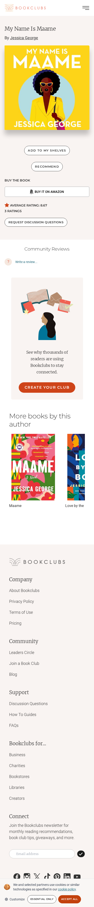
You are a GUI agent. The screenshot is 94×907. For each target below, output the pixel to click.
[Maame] (33, 467)
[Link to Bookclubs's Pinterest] (57, 876)
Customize (17, 899)
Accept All (69, 899)
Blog (13, 674)
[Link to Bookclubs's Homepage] (25, 8)
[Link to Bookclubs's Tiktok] (47, 876)
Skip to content (47, 10)
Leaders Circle (21, 652)
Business (17, 754)
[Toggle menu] (85, 8)
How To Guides (22, 714)
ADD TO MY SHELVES (47, 150)
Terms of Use (21, 612)
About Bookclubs (24, 590)
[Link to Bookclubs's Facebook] (16, 876)
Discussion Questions (28, 703)
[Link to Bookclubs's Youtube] (77, 876)
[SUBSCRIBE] (81, 853)
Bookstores (19, 776)
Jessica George (24, 37)
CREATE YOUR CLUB (47, 387)
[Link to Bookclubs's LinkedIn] (67, 876)
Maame (15, 506)
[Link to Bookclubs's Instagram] (27, 876)
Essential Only (41, 899)
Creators (17, 798)
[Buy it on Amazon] (47, 191)
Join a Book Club (24, 663)
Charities (17, 765)
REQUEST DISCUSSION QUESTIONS (35, 222)
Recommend (47, 166)
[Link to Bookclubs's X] (37, 876)
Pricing (15, 623)
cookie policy (67, 889)
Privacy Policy (21, 601)
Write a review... (26, 262)
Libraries (16, 787)
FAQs (13, 725)
